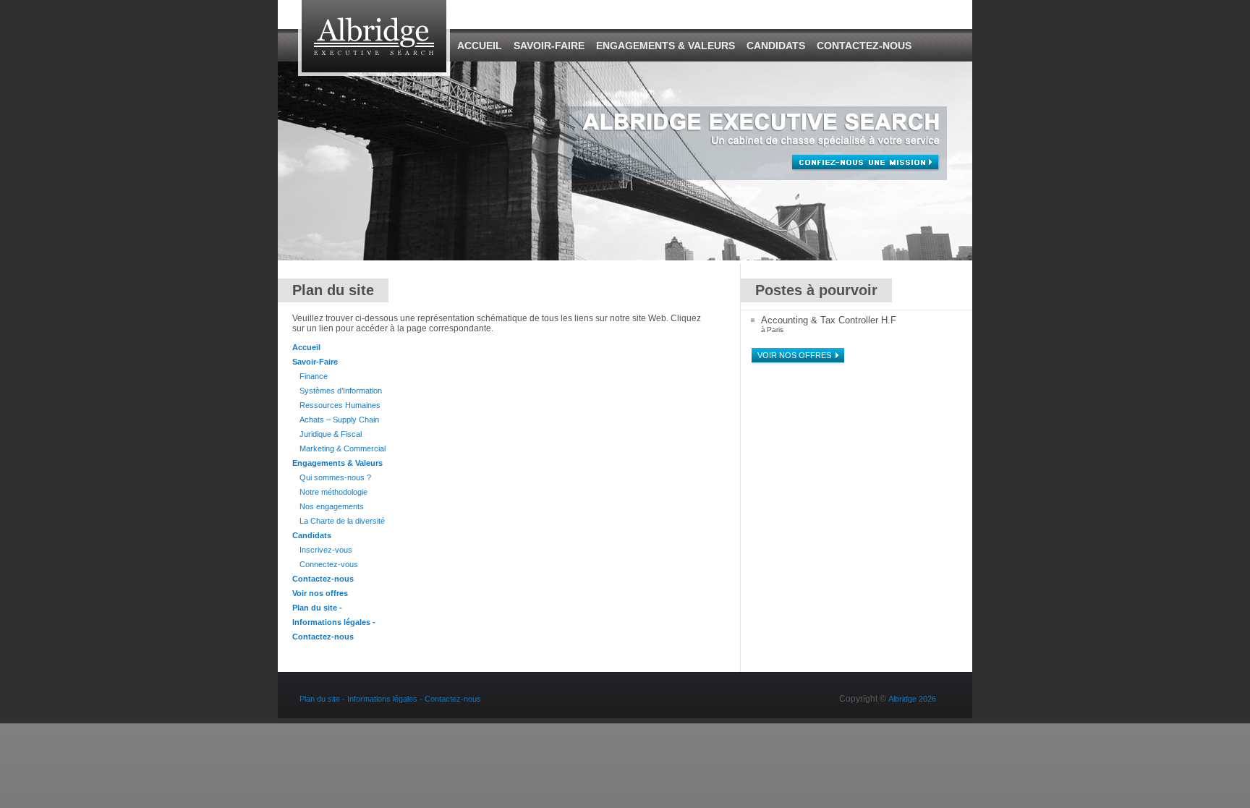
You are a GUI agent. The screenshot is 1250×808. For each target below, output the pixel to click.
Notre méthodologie (333, 492)
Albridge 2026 (912, 698)
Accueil (479, 45)
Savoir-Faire (549, 45)
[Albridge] (374, 73)
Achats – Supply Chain (339, 419)
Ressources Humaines (339, 405)
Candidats (776, 45)
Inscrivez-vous (325, 549)
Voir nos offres (320, 593)
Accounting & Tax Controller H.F (828, 320)
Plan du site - (317, 607)
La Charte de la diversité (342, 520)
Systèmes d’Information (340, 390)
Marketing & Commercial (342, 448)
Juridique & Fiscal (330, 434)
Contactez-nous (864, 45)
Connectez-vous (328, 564)
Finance (313, 376)
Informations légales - (333, 622)
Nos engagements (331, 506)
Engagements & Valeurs (665, 45)
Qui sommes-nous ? (335, 477)
